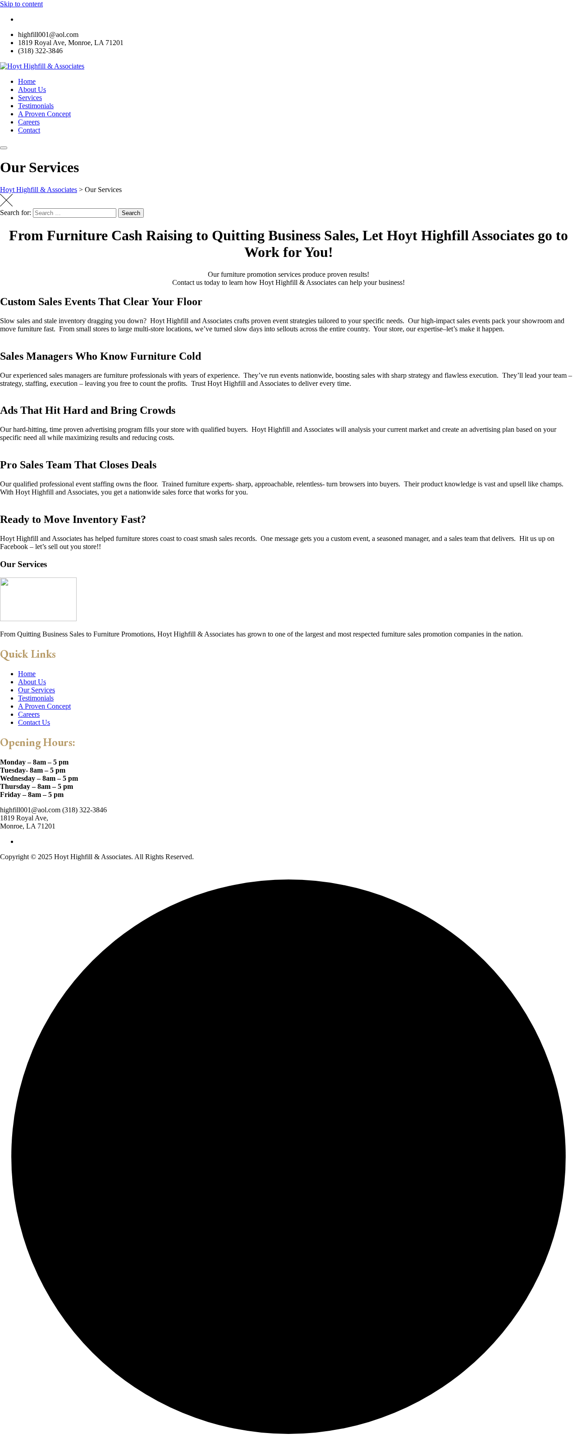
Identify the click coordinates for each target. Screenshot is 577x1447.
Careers (29, 122)
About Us (32, 89)
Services (30, 97)
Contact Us (34, 722)
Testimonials (36, 106)
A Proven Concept (44, 114)
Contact (29, 130)
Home (27, 81)
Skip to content (21, 4)
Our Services (36, 690)
